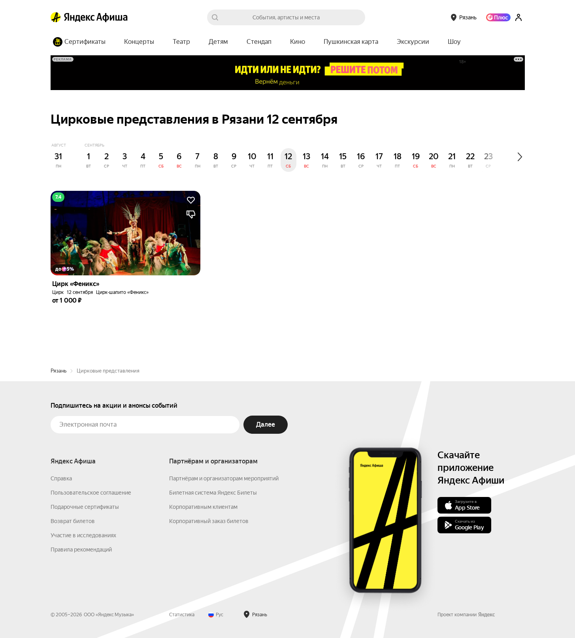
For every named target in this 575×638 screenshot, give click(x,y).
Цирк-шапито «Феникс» (122, 292)
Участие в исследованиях (83, 535)
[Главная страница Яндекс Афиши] (56, 17)
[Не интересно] (191, 214)
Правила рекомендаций (81, 549)
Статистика (181, 614)
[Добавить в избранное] (191, 200)
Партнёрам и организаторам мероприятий (224, 478)
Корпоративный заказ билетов (209, 521)
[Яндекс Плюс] (498, 17)
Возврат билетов (73, 521)
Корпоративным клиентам (203, 507)
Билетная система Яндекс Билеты (213, 492)
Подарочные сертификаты (85, 507)
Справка (61, 478)
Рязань (58, 371)
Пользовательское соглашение (91, 492)
